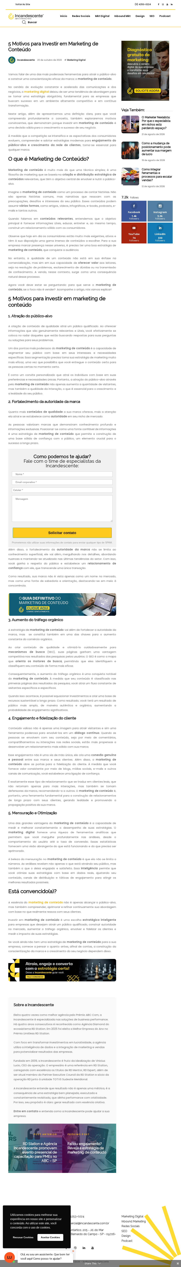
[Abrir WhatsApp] (172, 1258)
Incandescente (26, 59)
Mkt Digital (102, 16)
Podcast (165, 16)
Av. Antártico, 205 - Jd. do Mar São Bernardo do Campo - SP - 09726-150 (90, 1234)
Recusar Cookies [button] (23, 1237)
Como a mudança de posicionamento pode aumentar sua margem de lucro (156, 149)
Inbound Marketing (133, 1221)
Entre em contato (26, 1111)
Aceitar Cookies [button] (50, 1237)
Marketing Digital (76, 59)
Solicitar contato (62, 533)
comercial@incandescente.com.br (87, 1223)
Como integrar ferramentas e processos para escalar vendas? (157, 175)
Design (140, 16)
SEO (152, 16)
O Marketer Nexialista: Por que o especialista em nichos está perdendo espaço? (156, 123)
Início (63, 16)
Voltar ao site (22, 4)
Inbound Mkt (122, 16)
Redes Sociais (81, 16)
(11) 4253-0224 (143, 4)
